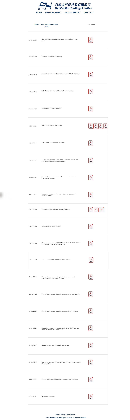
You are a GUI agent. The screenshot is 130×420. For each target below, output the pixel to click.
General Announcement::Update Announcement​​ (55, 345)
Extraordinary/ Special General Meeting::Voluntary (56, 209)
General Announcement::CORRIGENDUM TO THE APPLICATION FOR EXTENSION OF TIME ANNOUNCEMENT (61, 243)
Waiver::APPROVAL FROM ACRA (51, 226)
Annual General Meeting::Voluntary (52, 125)
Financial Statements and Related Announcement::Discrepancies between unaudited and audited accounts (60, 160)
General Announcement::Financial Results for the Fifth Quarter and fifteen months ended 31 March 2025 (60, 328)
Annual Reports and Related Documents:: (53, 142)
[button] (53, 12)
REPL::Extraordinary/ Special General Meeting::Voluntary (57, 91)
